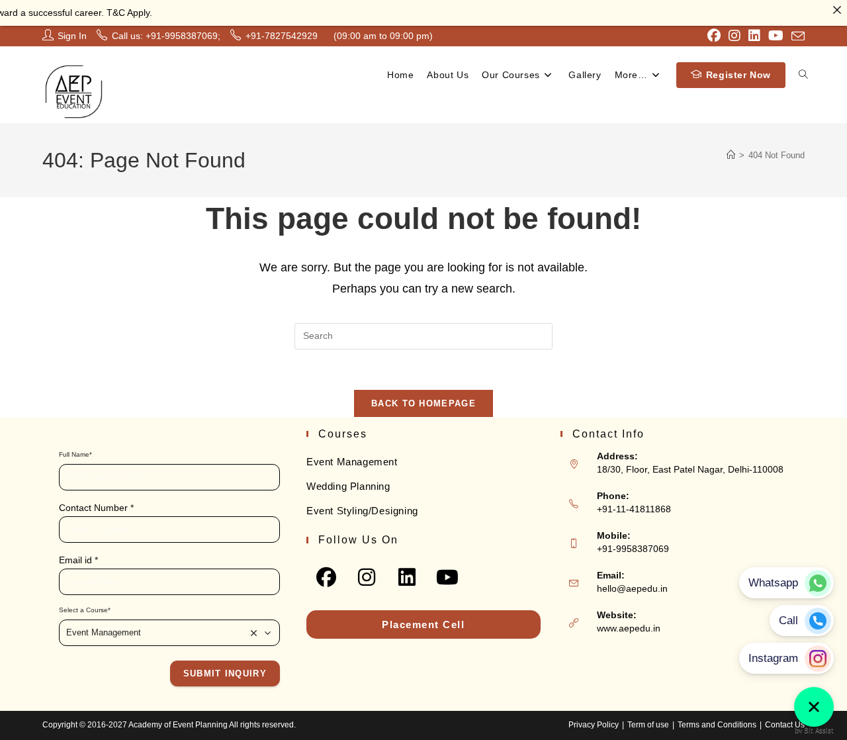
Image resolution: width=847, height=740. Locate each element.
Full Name (75, 454)
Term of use (648, 724)
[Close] (837, 10)
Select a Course (85, 610)
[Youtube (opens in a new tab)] (775, 35)
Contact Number (96, 507)
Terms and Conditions (717, 724)
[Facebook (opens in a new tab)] (714, 35)
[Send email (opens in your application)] (796, 36)
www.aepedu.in (628, 628)
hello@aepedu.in (632, 588)
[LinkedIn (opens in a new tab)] (754, 35)
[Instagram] (367, 577)
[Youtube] (447, 577)
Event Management (352, 461)
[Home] (731, 155)
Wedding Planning (348, 486)
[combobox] (169, 632)
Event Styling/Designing (362, 510)
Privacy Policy (593, 724)
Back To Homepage (423, 403)
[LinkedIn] (407, 577)
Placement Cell (423, 624)
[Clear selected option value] (254, 632)
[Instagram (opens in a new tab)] (734, 35)
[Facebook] (326, 577)
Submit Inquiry (225, 673)
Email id (78, 560)
